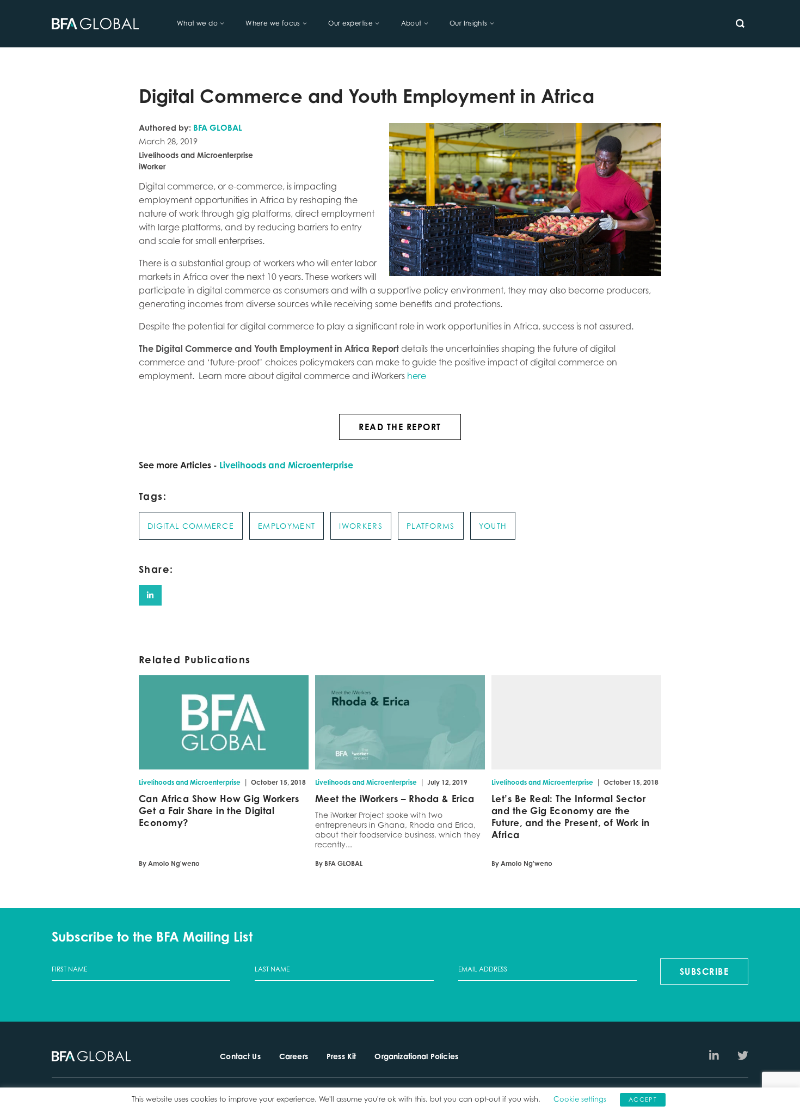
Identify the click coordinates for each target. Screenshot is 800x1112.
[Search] (740, 23)
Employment (286, 525)
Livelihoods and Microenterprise (286, 465)
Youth (493, 525)
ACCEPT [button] (643, 1099)
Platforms (431, 525)
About (411, 23)
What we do (197, 23)
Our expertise (350, 23)
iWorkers (361, 525)
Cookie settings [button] (579, 1099)
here (416, 375)
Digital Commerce (190, 525)
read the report (400, 426)
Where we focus (272, 23)
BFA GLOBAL (217, 128)
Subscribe (704, 971)
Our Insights (469, 23)
